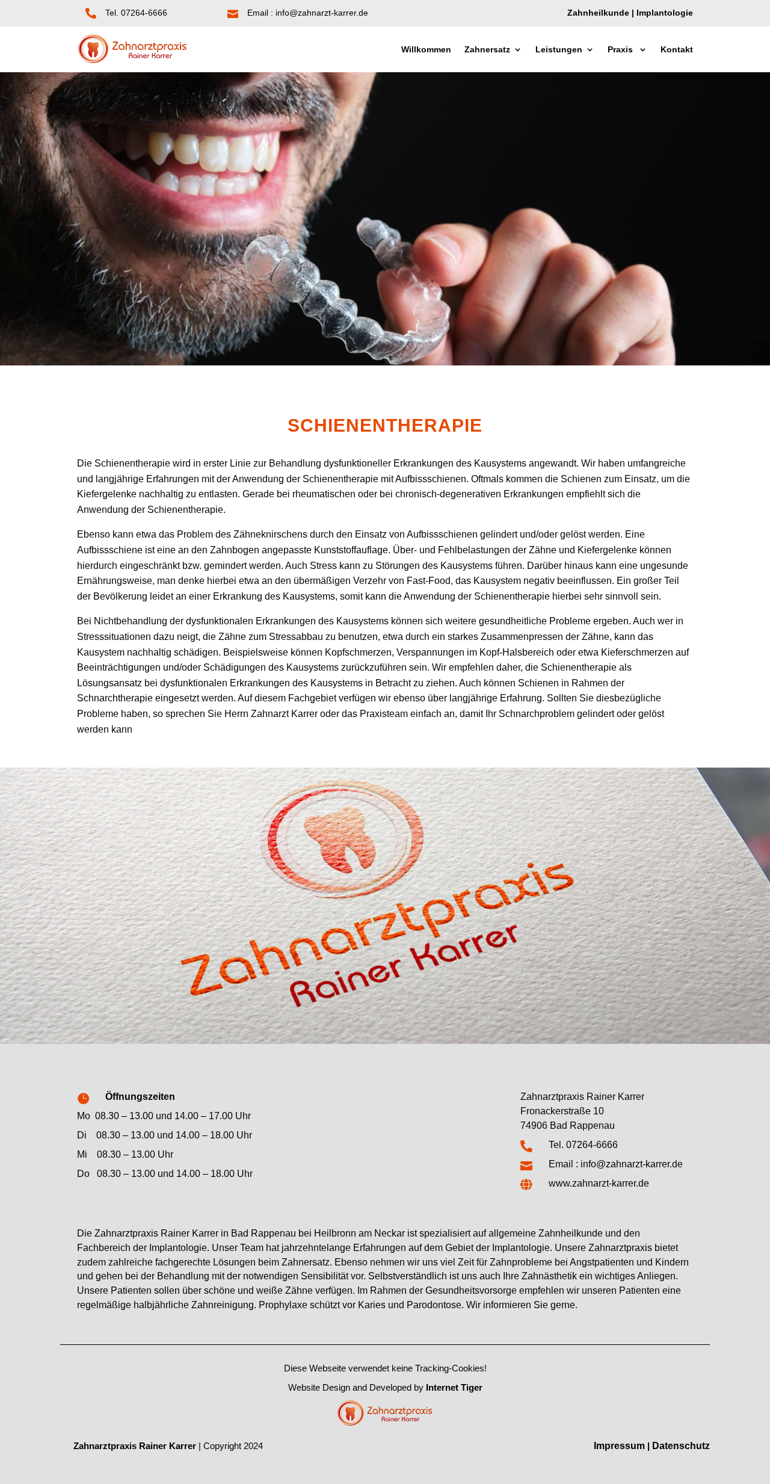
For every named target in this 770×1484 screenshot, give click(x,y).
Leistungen (558, 49)
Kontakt (677, 49)
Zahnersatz (487, 49)
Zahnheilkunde (598, 12)
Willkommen (426, 49)
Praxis (621, 49)
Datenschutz (681, 1446)
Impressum (619, 1446)
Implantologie (664, 12)
